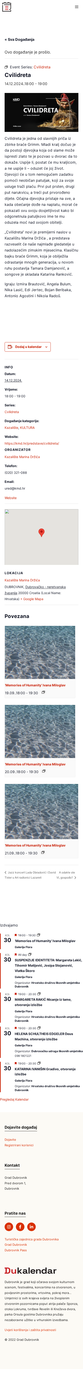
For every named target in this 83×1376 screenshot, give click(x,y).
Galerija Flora (23, 947)
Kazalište (11, 428)
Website (11, 498)
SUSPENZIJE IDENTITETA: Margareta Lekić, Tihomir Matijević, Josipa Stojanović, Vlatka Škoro (48, 965)
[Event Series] (43, 692)
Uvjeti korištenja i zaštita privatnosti (30, 1330)
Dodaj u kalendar (28, 347)
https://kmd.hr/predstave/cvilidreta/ (32, 443)
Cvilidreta (12, 412)
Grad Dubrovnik (16, 1244)
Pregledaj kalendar (14, 1099)
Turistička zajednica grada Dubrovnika (32, 1239)
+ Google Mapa (31, 599)
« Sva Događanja (19, 39)
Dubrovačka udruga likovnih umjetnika (57, 1051)
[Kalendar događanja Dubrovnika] (6, 7)
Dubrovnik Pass (16, 1250)
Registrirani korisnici (19, 1145)
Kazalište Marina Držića (22, 457)
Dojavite (10, 1139)
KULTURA (27, 428)
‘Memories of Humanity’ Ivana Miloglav (35, 685)
